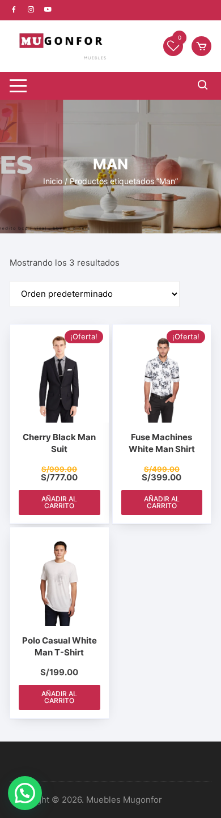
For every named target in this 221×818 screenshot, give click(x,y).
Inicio (52, 181)
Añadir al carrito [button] (59, 502)
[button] (25, 793)
